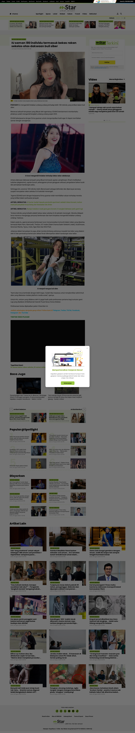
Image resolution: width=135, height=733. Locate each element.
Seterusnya (68, 383)
